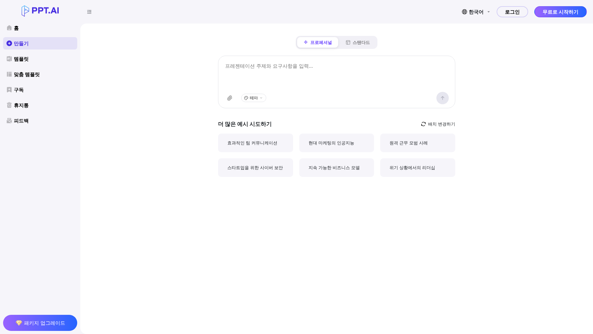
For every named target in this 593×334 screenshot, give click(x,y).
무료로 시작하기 (560, 12)
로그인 (512, 12)
